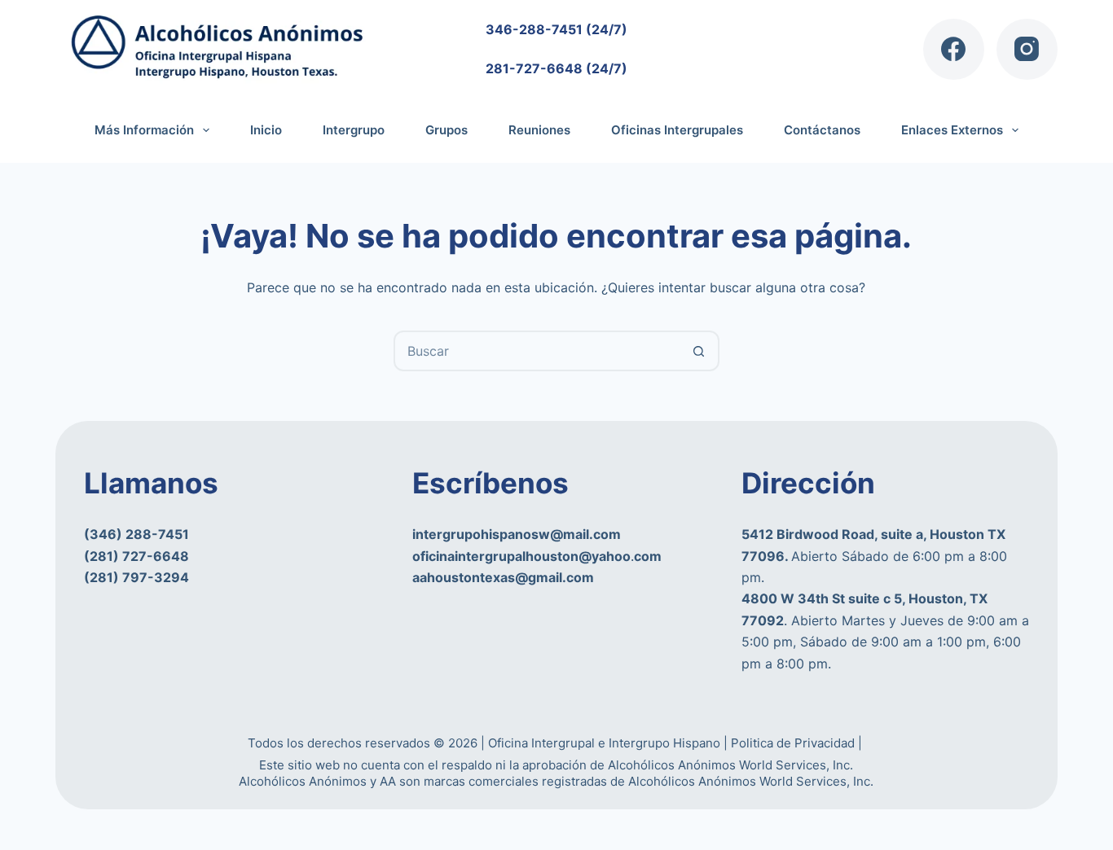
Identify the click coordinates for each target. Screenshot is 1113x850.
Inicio (266, 130)
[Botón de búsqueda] (699, 351)
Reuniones (539, 130)
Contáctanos (822, 130)
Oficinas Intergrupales (677, 130)
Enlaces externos (952, 130)
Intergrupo (354, 130)
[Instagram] (1027, 49)
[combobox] (537, 351)
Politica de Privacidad (794, 743)
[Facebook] (953, 49)
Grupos (446, 130)
